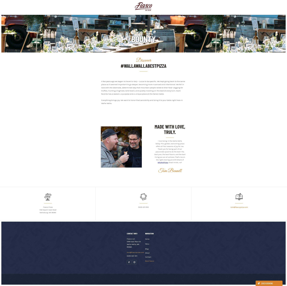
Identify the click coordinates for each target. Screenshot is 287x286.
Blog (146, 249)
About (147, 253)
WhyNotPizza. (163, 163)
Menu (147, 244)
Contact (148, 257)
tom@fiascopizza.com (239, 207)
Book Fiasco (149, 261)
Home (147, 239)
